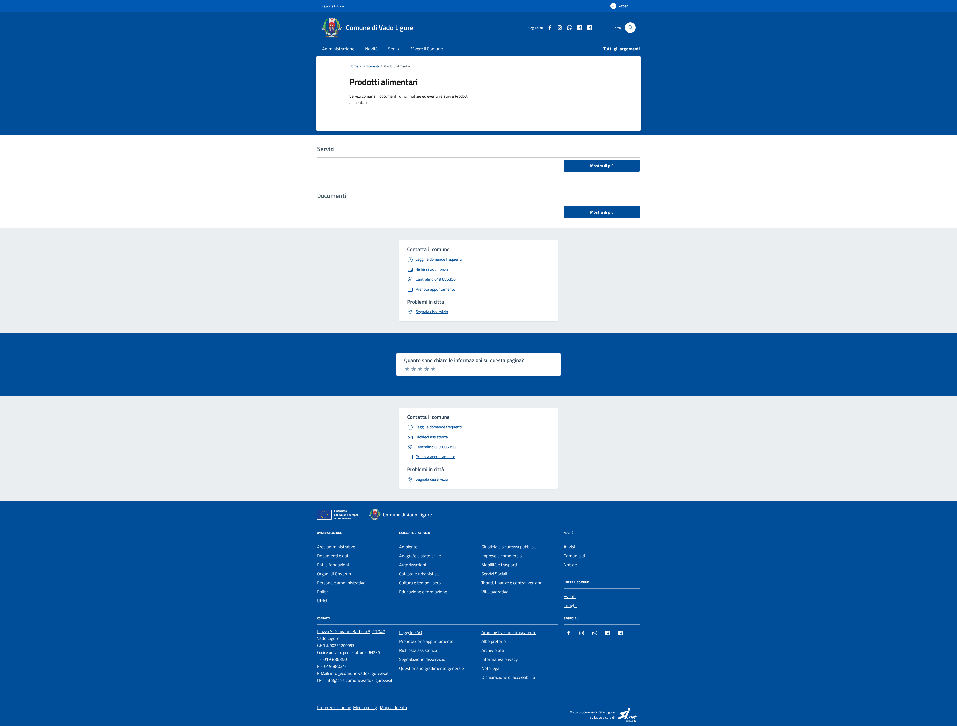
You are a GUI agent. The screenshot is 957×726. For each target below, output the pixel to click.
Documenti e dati (333, 555)
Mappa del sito (393, 707)
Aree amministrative (336, 547)
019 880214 (336, 666)
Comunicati (574, 555)
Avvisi (569, 547)
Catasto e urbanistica (419, 573)
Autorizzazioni (412, 564)
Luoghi (570, 605)
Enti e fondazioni (333, 564)
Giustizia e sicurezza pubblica (508, 547)
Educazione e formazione (423, 591)
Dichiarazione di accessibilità (508, 677)
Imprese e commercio (501, 555)
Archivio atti (492, 650)
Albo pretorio (493, 641)
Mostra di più (602, 166)
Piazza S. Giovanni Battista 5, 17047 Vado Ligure (351, 635)
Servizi (394, 48)
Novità (371, 48)
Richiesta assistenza (418, 650)
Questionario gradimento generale (431, 668)
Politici (323, 591)
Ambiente (408, 547)
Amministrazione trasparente (508, 632)
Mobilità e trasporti (499, 564)
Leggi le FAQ (410, 632)
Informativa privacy (499, 659)
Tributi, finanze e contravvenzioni (512, 582)
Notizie (570, 564)
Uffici (322, 600)
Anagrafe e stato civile (420, 555)
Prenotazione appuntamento (426, 641)
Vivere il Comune (427, 48)
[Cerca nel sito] (630, 27)
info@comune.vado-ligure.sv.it (359, 673)
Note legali (491, 668)
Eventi (570, 596)
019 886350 (335, 659)
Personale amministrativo (341, 582)
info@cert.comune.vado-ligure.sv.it (358, 680)
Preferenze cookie (334, 707)
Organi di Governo (334, 573)
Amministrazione (338, 48)
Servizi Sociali (494, 573)
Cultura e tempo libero (420, 582)
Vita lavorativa (494, 591)
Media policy (365, 707)
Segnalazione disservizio (422, 659)
